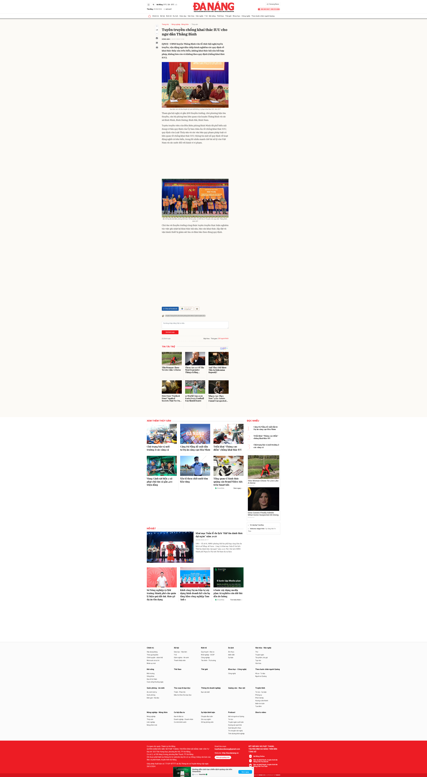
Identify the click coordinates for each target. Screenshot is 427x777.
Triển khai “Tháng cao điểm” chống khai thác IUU (228, 448)
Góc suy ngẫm (206, 719)
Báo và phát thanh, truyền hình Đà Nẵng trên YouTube (265, 765)
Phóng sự (258, 695)
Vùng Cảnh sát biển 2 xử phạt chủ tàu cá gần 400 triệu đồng (159, 481)
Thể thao (220, 16)
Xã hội (162, 16)
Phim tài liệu (259, 698)
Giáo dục (182, 16)
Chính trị (155, 16)
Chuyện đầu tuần (207, 716)
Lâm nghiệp (151, 722)
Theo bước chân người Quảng (262, 16)
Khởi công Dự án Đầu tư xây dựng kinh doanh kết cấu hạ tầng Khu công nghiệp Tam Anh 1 (195, 595)
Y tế (205, 16)
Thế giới (228, 16)
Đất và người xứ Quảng (236, 716)
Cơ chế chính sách (180, 722)
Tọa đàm (258, 706)
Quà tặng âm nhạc (234, 728)
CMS (262, 775)
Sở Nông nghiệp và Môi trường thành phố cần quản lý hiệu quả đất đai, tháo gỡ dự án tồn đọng (161, 595)
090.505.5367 (265, 9)
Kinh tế (168, 16)
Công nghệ (232, 673)
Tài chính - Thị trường (208, 660)
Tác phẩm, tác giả (261, 657)
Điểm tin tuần (260, 703)
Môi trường (150, 673)
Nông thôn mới (152, 725)
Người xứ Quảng (261, 676)
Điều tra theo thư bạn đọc (182, 695)
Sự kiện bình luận (208, 712)
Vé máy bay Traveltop (257, 525)
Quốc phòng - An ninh (155, 688)
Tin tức (230, 719)
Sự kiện (230, 657)
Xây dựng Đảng (152, 652)
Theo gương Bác (152, 655)
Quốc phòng (151, 695)
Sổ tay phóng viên (207, 722)
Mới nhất (169, 9)
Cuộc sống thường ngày (155, 682)
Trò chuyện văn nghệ (235, 731)
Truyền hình (260, 688)
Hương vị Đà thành (261, 701)
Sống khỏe (150, 676)
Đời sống (212, 16)
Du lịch (175, 16)
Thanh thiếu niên (180, 660)
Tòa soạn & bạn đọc (182, 688)
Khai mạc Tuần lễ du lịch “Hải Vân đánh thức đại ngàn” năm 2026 (219, 535)
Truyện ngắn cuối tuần (236, 722)
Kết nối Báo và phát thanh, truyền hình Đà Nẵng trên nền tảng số (263, 749)
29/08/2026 (154, 9)
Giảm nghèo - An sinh (181, 657)
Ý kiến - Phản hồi (179, 692)
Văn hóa (258, 663)
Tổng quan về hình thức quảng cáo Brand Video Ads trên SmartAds (228, 481)
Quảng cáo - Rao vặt (236, 688)
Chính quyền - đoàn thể (155, 657)
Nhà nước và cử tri (153, 660)
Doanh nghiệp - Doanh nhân (183, 719)
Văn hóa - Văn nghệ (195, 16)
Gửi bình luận (170, 332)
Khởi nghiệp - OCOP (208, 655)
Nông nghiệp (151, 716)
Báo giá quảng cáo (222, 757)
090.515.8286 (275, 9)
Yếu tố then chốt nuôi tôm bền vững (194, 480)
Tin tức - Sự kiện (261, 692)
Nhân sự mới (151, 663)
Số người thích (224, 338)
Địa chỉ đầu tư (178, 716)
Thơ (256, 652)
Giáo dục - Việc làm (180, 652)
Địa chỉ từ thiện (152, 679)
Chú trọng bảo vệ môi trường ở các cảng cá (158, 448)
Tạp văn (258, 660)
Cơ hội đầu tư (179, 712)
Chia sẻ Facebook (171, 309)
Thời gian (214, 338)
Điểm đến (231, 655)
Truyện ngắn (259, 655)
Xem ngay (245, 772)
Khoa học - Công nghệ (241, 16)
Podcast (231, 712)
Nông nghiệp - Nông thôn (180, 24)
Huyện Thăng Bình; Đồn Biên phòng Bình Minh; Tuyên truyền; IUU (185, 315)
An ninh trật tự (152, 692)
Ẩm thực (231, 652)
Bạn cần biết (205, 692)
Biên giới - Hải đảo (153, 698)
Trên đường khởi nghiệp (236, 733)
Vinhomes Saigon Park (257, 529)
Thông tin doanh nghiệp (211, 688)
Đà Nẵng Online (259, 756)
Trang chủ (165, 24)
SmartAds (202, 774)
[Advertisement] (195, 162)
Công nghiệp (205, 657)
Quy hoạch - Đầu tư (207, 652)
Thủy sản (194, 24)
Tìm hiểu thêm (235, 600)
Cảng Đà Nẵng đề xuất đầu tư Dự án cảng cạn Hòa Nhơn (195, 448)
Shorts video (260, 712)
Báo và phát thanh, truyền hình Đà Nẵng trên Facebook (265, 761)
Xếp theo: (206, 338)
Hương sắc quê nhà (235, 725)
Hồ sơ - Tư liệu (260, 673)
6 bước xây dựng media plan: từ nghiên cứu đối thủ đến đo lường (228, 593)
